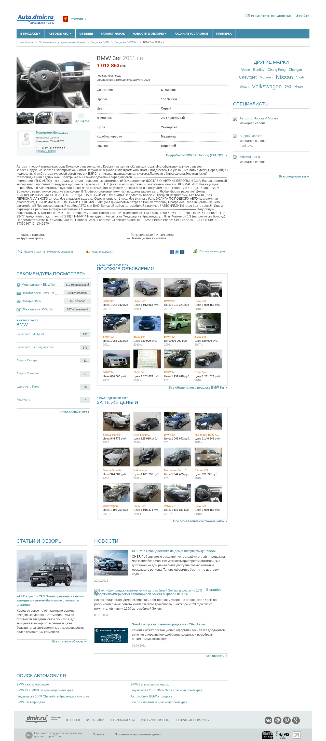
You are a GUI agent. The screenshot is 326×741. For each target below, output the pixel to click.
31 (85, 360)
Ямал (298, 86)
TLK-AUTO (57, 141)
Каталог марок (113, 33)
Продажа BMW (100, 42)
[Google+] (296, 723)
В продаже (30, 33)
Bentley (258, 70)
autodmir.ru (26, 42)
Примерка (224, 33)
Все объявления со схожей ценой (198, 521)
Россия (77, 19)
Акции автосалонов (191, 33)
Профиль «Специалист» (192, 720)
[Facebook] (171, 251)
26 (85, 387)
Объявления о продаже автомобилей (62, 42)
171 (85, 347)
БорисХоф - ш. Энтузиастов (35, 347)
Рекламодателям (122, 720)
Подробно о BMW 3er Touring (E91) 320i (195, 155)
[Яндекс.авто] (283, 735)
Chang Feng (277, 70)
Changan (295, 70)
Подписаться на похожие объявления (48, 251)
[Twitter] (177, 251)
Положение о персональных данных (138, 734)
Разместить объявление (271, 16)
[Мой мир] (277, 723)
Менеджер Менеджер (52, 132)
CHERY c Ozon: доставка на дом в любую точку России (173, 551)
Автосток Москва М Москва (259, 118)
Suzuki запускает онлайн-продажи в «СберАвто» (169, 624)
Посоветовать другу (212, 251)
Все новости (215, 656)
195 (85, 334)
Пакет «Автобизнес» (154, 720)
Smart (244, 86)
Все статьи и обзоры (67, 641)
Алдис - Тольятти (28, 373)
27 (85, 373)
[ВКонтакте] (182, 251)
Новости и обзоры (150, 33)
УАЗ (288, 86)
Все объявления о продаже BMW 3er (196, 387)
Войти (304, 16)
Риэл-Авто (23, 399)
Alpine (245, 70)
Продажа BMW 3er (126, 42)
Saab (300, 77)
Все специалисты (292, 176)
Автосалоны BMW (73, 412)
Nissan (284, 77)
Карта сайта (95, 720)
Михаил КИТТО (250, 157)
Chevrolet (247, 77)
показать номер (46, 150)
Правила (98, 734)
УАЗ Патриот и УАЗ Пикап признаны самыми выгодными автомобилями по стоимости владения (50, 601)
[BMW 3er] (25, 118)
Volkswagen (267, 86)
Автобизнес (60, 33)
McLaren (266, 77)
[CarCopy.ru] (268, 735)
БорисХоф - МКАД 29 (30, 334)
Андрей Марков (251, 136)
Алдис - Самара (27, 360)
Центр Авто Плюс (28, 386)
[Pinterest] (286, 723)
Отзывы (86, 33)
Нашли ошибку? (102, 251)
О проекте (73, 720)
